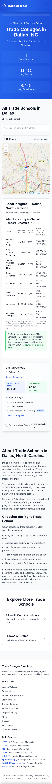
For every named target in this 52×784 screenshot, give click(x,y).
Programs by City (9, 712)
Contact (5, 721)
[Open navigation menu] (46, 6)
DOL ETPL (6, 756)
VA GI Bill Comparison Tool (14, 763)
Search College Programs (13, 695)
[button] (26, 168)
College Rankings (10, 704)
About (4, 717)
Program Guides (9, 691)
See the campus (15, 377)
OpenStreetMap (34, 193)
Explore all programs (14, 415)
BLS (4, 749)
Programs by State (10, 708)
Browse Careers (9, 700)
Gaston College (15, 367)
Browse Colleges (9, 687)
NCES (5, 745)
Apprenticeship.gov (11, 759)
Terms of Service (9, 730)
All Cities (14, 23)
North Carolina (27, 23)
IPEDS (5, 742)
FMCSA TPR (7, 766)
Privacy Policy (8, 725)
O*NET (5, 752)
